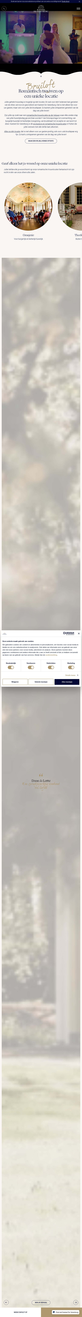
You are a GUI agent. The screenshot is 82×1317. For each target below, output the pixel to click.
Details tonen (70, 675)
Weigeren (15, 682)
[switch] (31, 667)
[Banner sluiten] (79, 633)
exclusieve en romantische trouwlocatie (49, 124)
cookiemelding (51, 655)
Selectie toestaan (41, 682)
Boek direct (65, 1)
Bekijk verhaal (41, 1302)
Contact (7, 48)
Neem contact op (20, 1312)
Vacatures (8, 43)
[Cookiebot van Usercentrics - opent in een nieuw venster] (64, 633)
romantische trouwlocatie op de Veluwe (43, 115)
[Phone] (4, 8)
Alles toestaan (67, 682)
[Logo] (41, 8)
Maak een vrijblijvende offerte (41, 141)
